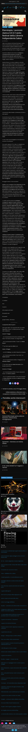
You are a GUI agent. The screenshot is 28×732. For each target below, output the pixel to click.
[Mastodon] (15, 383)
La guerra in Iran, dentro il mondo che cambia (10, 695)
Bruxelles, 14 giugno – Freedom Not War (9, 659)
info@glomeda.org (9, 720)
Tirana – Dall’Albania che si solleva (8, 573)
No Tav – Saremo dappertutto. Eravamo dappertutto (12, 561)
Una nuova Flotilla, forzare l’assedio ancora (10, 702)
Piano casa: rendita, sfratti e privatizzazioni (10, 639)
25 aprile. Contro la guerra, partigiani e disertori (11, 706)
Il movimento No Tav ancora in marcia (9, 569)
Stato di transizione (6, 528)
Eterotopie (5, 27)
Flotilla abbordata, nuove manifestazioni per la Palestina (13, 691)
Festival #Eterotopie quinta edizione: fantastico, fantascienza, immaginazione (13, 417)
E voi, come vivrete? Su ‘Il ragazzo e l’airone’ (12, 466)
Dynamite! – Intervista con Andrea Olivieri (12, 442)
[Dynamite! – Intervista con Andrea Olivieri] (14, 427)
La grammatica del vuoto (6, 632)
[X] (13, 383)
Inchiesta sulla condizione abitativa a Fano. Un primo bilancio (14, 651)
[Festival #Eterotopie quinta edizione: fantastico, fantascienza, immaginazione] (14, 402)
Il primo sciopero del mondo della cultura (9, 598)
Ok (12, 730)
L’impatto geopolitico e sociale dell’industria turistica (12, 577)
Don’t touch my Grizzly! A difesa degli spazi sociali (11, 594)
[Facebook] (10, 383)
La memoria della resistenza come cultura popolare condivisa (14, 714)
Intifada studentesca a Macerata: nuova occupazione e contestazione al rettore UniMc (14, 393)
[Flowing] (14, 538)
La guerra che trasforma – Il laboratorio (9, 619)
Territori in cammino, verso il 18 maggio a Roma (14, 389)
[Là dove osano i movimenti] (14, 487)
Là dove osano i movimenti (7, 494)
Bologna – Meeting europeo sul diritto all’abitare (11, 635)
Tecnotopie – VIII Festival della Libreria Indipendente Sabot (13, 683)
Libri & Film (10, 27)
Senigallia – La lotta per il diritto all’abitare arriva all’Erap (12, 699)
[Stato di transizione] (14, 521)
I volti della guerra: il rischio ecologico (9, 648)
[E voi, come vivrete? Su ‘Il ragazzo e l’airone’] (14, 451)
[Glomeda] (2, 11)
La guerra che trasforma (6, 655)
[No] (26, 728)
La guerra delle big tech (6, 591)
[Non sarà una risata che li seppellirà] (14, 504)
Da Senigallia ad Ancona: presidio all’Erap (9, 710)
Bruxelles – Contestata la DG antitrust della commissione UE (14, 605)
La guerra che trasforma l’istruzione (8, 623)
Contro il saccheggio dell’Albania (8, 602)
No (16, 730)
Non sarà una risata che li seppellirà (10, 511)
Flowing (3, 545)
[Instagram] (18, 383)
